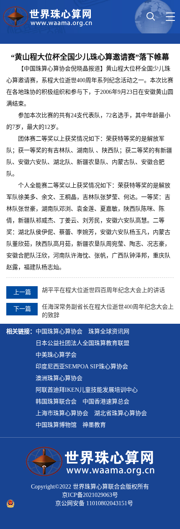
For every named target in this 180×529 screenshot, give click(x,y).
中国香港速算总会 (105, 401)
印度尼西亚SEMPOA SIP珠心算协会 (82, 366)
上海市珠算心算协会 (62, 413)
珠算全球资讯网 (108, 331)
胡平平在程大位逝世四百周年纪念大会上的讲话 (103, 290)
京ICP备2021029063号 (90, 495)
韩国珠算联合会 (56, 401)
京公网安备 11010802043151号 (94, 503)
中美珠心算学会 (56, 355)
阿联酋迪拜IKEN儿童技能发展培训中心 (87, 390)
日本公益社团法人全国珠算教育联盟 (82, 343)
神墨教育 (94, 425)
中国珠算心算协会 (59, 331)
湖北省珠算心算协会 (120, 413)
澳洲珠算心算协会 (59, 378)
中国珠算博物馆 (56, 425)
